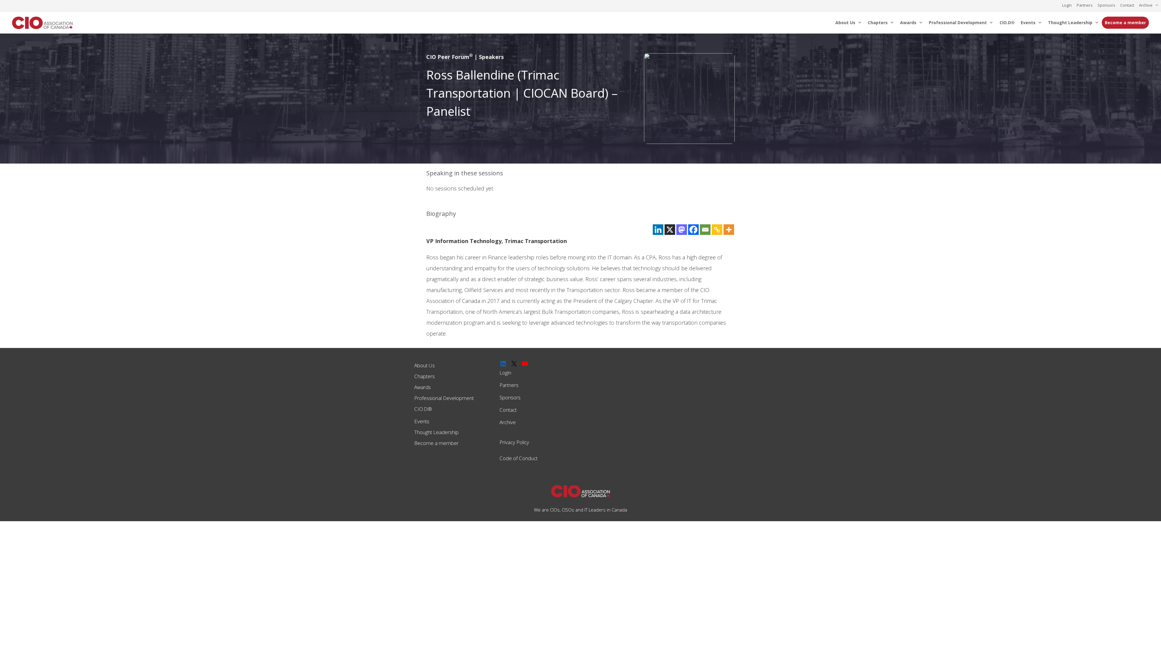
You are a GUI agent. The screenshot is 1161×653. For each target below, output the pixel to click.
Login (1067, 5)
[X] (670, 229)
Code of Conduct (518, 458)
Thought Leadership (1070, 22)
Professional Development (958, 22)
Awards (908, 22)
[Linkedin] (658, 229)
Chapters (878, 22)
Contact (1127, 5)
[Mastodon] (681, 229)
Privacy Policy (514, 442)
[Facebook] (693, 229)
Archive (1146, 5)
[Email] (705, 229)
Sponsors (1106, 5)
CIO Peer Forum (449, 56)
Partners (1085, 5)
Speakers (491, 56)
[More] (729, 229)
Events (1028, 22)
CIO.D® (1007, 22)
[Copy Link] (717, 229)
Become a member (1125, 22)
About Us (845, 22)
